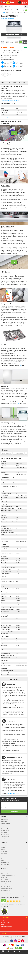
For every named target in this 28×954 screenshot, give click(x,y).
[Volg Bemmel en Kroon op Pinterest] (22, 940)
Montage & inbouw (5, 930)
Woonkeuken (4, 832)
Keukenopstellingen (5, 823)
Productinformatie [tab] (5, 82)
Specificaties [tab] (14, 82)
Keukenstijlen (4, 821)
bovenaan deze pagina (13, 793)
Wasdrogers (3, 847)
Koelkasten (3, 856)
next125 (3, 826)
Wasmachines (4, 845)
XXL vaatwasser (18, 453)
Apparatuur (4, 842)
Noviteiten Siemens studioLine (8, 875)
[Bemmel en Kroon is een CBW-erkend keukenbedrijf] (18, 947)
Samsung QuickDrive (6, 885)
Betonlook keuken (5, 834)
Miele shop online (5, 864)
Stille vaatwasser (6, 453)
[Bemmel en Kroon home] (7, 2)
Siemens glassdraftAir (6, 883)
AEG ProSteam (4, 879)
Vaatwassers (4, 853)
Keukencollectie (4, 819)
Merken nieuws (5, 868)
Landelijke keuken (5, 830)
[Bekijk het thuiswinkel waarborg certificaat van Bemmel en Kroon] (22, 2)
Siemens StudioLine (5, 890)
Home (7, 12)
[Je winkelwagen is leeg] (25, 6)
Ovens (2, 860)
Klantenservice (5, 917)
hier (21, 365)
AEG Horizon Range (5, 873)
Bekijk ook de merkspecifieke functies (10, 100)
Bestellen (3, 920)
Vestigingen (4, 933)
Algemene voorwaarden (17, 937)
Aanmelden (14, 811)
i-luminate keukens (5, 828)
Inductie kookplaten (5, 855)
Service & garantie (5, 928)
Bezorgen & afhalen (5, 922)
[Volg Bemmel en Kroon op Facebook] (11, 940)
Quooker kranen (4, 851)
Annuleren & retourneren (6, 926)
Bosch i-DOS (4, 877)
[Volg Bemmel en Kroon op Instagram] (15, 940)
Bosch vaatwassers (9, 18)
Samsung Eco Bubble (6, 881)
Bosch (2, 18)
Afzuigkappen (4, 858)
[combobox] (13, 6)
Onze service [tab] (21, 82)
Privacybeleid (8, 937)
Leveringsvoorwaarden (6, 838)
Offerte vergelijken (5, 836)
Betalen (2, 924)
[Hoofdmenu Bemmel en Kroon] (1, 6)
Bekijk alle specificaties (7, 117)
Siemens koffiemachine (6, 888)
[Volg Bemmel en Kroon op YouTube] (19, 940)
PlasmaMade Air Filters (6, 886)
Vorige (3, 12)
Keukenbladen (4, 825)
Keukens (3, 816)
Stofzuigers (3, 849)
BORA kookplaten (5, 862)
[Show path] (13, 12)
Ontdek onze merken (6, 872)
